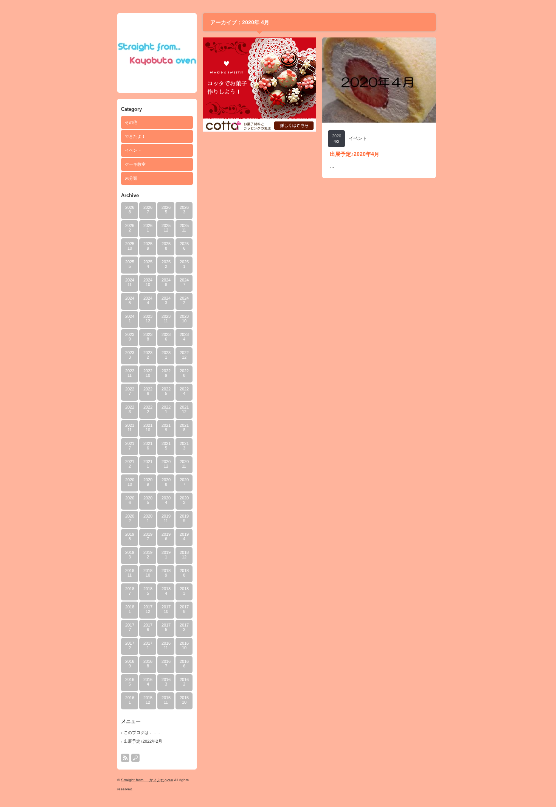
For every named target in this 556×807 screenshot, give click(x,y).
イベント (133, 150)
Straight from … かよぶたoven (147, 780)
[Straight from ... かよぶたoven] (157, 64)
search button (135, 758)
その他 (131, 122)
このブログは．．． (142, 732)
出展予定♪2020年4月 (354, 154)
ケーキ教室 (135, 164)
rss (125, 758)
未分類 (131, 178)
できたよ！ (135, 136)
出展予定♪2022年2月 (143, 741)
